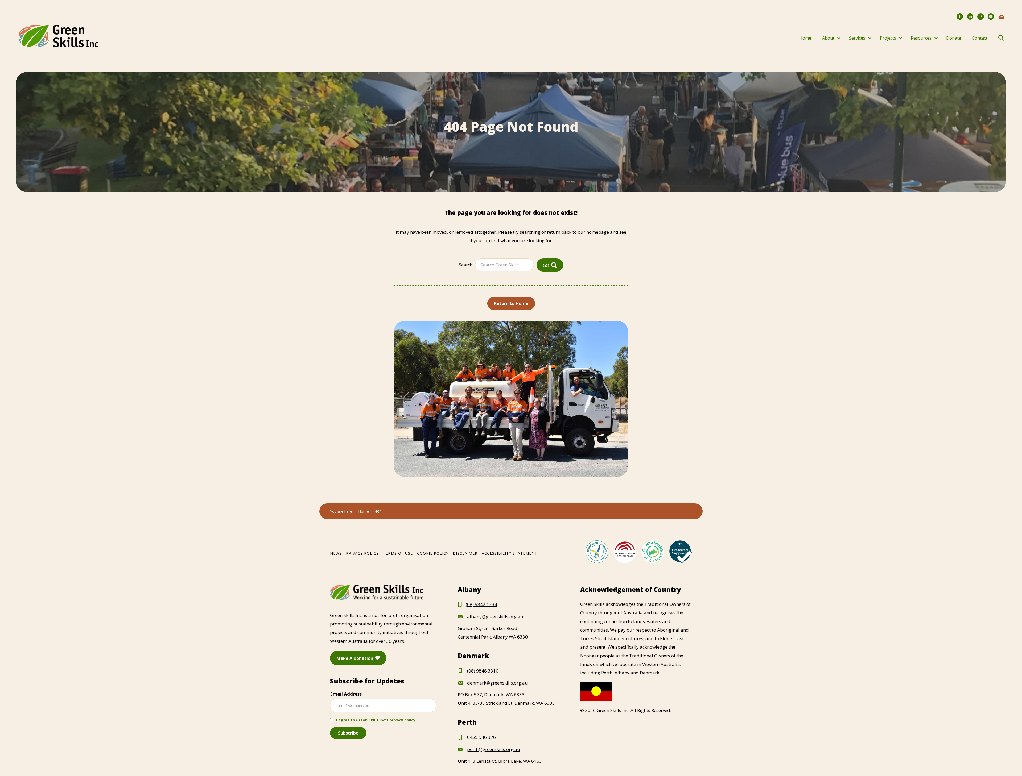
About (828, 38)
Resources (921, 38)
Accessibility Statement (509, 553)
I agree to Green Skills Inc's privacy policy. (376, 720)
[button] (838, 38)
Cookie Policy (432, 553)
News (336, 553)
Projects (888, 38)
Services (857, 38)
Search (465, 265)
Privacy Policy (362, 553)
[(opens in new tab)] (597, 551)
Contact (979, 38)
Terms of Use (398, 553)
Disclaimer (465, 553)
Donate (953, 38)
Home (805, 38)
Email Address (346, 694)
